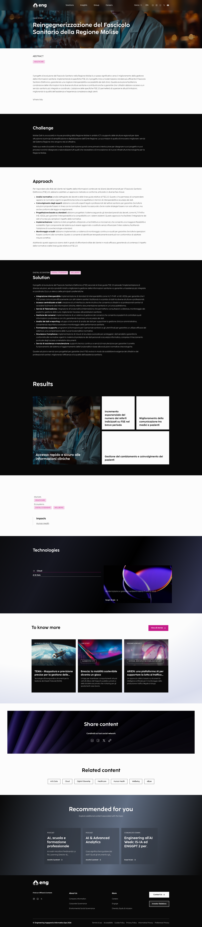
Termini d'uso (97, 923)
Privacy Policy (131, 923)
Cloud (39, 571)
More (114, 893)
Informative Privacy (145, 923)
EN (147, 5)
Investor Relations (159, 904)
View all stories (157, 628)
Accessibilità (108, 923)
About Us (73, 893)
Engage (115, 904)
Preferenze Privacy (162, 923)
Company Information (77, 899)
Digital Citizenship (42, 508)
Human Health (42, 523)
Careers (115, 899)
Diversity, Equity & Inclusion (122, 909)
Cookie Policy (119, 923)
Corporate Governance (78, 904)
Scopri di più (110, 600)
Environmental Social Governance (82, 909)
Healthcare (39, 62)
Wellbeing (59, 508)
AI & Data (37, 575)
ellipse (149, 781)
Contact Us (157, 895)
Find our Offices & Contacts (42, 893)
